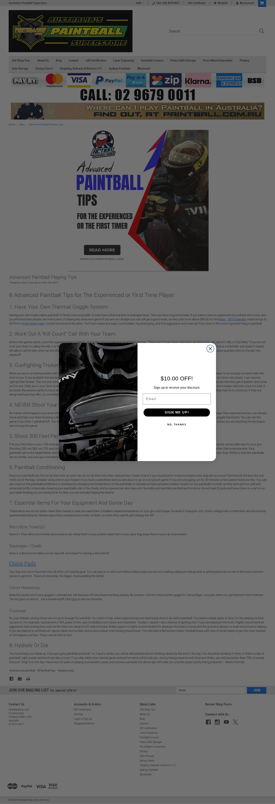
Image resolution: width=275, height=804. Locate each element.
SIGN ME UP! (177, 412)
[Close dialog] (210, 348)
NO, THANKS (176, 424)
